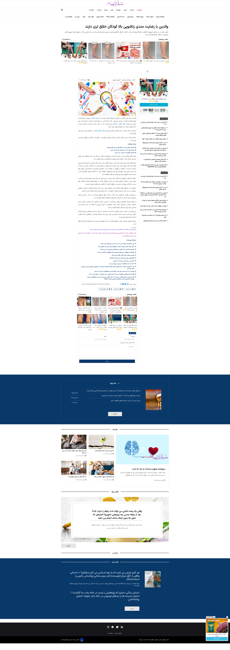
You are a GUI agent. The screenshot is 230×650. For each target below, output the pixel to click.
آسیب (112, 10)
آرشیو (115, 414)
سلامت (132, 10)
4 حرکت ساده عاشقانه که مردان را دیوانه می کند (121, 264)
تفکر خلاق (122, 124)
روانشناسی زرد (69, 17)
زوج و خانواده (140, 17)
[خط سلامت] (115, 3)
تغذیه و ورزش (100, 17)
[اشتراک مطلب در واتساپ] (121, 284)
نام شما (133, 336)
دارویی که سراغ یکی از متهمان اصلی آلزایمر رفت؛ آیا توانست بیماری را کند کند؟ (153, 183)
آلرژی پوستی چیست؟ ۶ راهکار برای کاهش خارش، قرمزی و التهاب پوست (154, 134)
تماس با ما (118, 633)
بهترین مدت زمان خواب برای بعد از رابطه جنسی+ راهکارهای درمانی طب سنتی (114, 271)
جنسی (125, 10)
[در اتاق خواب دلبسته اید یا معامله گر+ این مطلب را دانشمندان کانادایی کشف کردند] (153, 399)
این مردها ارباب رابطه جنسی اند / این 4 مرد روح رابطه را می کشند (117, 244)
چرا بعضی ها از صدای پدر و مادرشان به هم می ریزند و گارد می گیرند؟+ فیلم (153, 155)
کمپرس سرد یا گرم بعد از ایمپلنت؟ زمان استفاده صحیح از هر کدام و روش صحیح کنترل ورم (154, 149)
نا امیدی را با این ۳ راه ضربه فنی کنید (104, 451)
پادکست (99, 10)
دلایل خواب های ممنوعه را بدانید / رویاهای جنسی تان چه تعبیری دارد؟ (116, 247)
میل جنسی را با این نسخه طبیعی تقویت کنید (125, 400)
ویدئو (106, 10)
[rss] (122, 627)
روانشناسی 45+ (110, 17)
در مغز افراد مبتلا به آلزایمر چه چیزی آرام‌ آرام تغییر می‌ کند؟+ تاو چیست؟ (153, 129)
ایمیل (105, 336)
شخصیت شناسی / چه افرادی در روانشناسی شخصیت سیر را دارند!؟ (117, 249)
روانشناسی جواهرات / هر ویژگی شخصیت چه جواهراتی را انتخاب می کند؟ (115, 252)
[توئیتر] (125, 284)
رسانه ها (91, 10)
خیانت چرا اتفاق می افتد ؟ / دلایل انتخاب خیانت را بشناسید (120, 396)
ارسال (107, 361)
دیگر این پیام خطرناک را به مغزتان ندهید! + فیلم (154, 139)
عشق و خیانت (150, 17)
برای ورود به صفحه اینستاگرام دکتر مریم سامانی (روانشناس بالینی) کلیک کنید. (112, 229)
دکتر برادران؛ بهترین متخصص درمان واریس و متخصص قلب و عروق (155, 160)
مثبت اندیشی (121, 17)
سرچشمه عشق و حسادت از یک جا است (148, 469)
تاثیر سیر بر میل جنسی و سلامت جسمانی (123, 261)
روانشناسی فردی (160, 17)
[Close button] (227, 617)
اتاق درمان (91, 17)
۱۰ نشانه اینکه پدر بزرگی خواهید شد (77, 477)
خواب (84, 17)
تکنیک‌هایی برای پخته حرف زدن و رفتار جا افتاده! (122, 258)
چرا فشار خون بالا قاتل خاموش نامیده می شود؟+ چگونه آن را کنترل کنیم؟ (154, 201)
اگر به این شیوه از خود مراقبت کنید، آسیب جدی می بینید (74, 452)
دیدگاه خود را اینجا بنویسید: (127, 343)
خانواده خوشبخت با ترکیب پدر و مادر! (124, 153)
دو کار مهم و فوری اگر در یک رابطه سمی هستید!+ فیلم (154, 216)
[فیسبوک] (123, 284)
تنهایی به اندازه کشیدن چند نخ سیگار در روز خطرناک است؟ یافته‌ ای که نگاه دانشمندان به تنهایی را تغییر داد (153, 195)
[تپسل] (147, 71)
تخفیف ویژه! (217, 639)
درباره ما (110, 633)
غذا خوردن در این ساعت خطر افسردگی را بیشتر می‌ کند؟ (153, 123)
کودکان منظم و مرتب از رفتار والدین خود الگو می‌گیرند (120, 147)
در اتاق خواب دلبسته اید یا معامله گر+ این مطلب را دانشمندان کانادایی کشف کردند (113, 391)
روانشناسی (139, 10)
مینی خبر (77, 17)
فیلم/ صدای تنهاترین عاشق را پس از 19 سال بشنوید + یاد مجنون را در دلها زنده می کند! (111, 274)
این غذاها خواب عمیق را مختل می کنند (104, 477)
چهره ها (118, 10)
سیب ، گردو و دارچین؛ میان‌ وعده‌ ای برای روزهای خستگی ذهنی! (154, 143)
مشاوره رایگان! (154, 105)
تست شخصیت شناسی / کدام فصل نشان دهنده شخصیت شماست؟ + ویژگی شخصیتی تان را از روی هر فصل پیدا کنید (107, 267)
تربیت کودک (95, 118)
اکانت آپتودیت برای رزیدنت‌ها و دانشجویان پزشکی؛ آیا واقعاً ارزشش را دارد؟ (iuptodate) (153, 166)
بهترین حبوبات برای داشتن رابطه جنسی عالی (123, 255)
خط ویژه (113, 383)
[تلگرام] (127, 284)
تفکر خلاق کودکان (99, 131)
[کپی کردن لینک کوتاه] (94, 284)
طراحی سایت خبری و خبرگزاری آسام (70, 640)
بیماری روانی (130, 17)
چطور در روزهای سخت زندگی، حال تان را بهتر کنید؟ (153, 206)
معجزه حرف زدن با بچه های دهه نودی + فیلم (122, 150)
